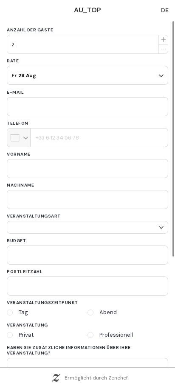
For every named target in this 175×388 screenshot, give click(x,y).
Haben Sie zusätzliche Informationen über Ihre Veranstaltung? (69, 350)
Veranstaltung (27, 325)
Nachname (20, 185)
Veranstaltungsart (34, 216)
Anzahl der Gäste (30, 30)
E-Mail (15, 92)
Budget (16, 240)
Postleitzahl (24, 271)
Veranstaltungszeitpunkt (42, 302)
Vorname (19, 154)
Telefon (17, 123)
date (13, 61)
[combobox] (19, 137)
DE (165, 10)
